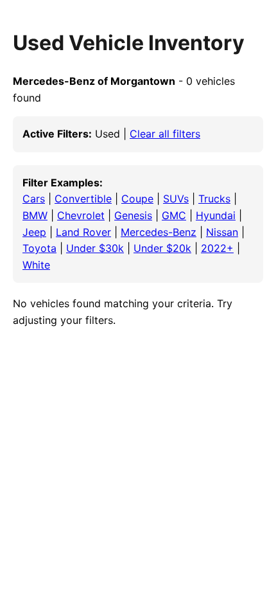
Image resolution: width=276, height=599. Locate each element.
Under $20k (162, 248)
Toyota (39, 248)
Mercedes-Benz (158, 232)
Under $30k (95, 248)
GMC (174, 215)
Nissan (222, 232)
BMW (34, 215)
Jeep (34, 232)
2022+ (217, 248)
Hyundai (216, 215)
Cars (33, 198)
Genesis (133, 215)
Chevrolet (81, 215)
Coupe (137, 198)
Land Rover (83, 232)
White (36, 264)
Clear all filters (165, 133)
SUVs (176, 198)
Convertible (83, 198)
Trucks (214, 198)
